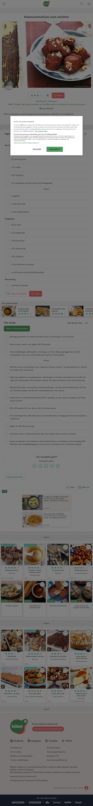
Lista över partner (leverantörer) (26, 143)
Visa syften (37, 149)
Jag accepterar (54, 149)
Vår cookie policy (41, 131)
